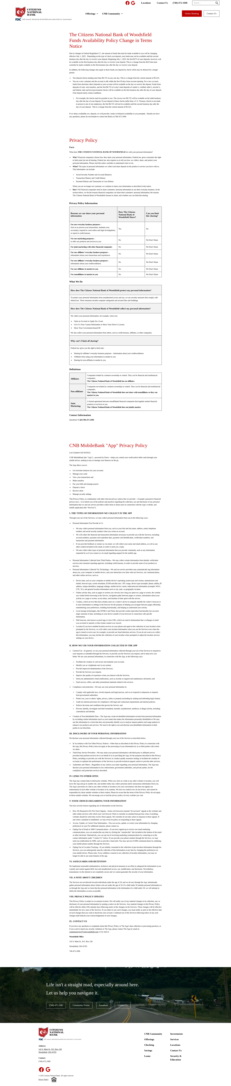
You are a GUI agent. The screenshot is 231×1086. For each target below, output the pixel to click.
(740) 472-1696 (180, 3)
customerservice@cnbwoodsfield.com (83, 932)
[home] (42, 13)
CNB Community (153, 1033)
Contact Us (162, 3)
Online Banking (192, 13)
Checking (149, 1045)
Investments (176, 1033)
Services (174, 1039)
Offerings (149, 1039)
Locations (146, 3)
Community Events (81, 1005)
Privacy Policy (43, 1079)
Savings (148, 1050)
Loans (147, 1056)
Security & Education (176, 1058)
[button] (91, 13)
